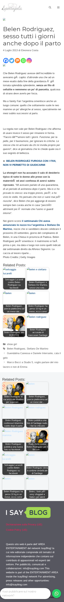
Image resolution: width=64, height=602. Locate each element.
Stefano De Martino (37, 348)
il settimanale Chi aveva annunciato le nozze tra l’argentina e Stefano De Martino (31, 225)
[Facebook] (5, 60)
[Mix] (17, 60)
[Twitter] (11, 60)
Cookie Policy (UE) (16, 529)
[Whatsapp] (23, 60)
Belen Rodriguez (16, 348)
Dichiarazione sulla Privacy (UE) (24, 524)
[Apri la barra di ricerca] (50, 7)
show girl (12, 344)
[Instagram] (29, 60)
